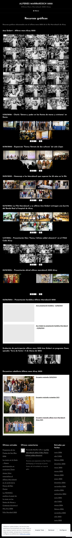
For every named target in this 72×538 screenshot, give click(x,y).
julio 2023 (57, 517)
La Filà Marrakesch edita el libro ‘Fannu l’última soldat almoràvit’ (37, 452)
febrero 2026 (59, 460)
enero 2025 (58, 479)
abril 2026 (58, 456)
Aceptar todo (39, 530)
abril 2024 (58, 501)
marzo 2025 (58, 471)
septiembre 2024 (60, 494)
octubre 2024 (59, 490)
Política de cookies (24, 534)
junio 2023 (58, 520)
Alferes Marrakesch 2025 (36, 4)
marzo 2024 (58, 505)
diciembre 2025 (59, 464)
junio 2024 (58, 498)
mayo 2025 (58, 468)
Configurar (63, 530)
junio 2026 (58, 452)
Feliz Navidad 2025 (10, 512)
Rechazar (51, 530)
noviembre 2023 (60, 513)
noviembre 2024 (60, 486)
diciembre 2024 (59, 483)
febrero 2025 (59, 475)
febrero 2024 (59, 509)
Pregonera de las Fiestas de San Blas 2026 (10, 453)
